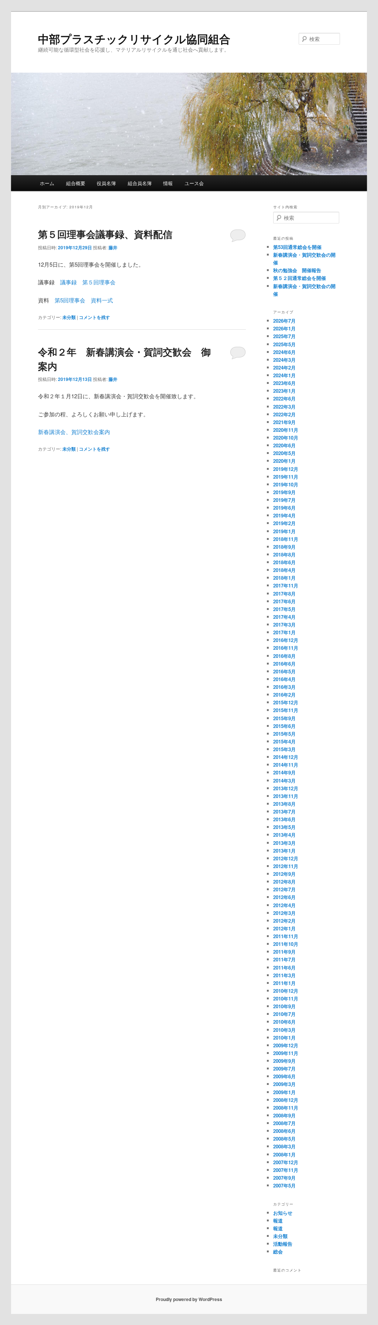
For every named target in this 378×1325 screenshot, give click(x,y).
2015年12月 (285, 702)
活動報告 (282, 1243)
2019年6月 (284, 507)
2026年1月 (284, 328)
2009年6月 (284, 1076)
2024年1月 (284, 375)
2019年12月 (285, 468)
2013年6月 (284, 819)
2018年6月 (284, 562)
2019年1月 (284, 531)
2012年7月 (284, 889)
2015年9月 (284, 718)
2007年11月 (285, 1169)
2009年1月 (284, 1092)
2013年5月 (284, 826)
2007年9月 (284, 1177)
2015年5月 (284, 733)
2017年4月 (284, 616)
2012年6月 (284, 897)
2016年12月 (285, 640)
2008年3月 (284, 1146)
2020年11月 (285, 429)
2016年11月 (285, 647)
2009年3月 (284, 1084)
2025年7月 (284, 336)
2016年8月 (284, 655)
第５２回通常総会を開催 (299, 277)
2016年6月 (284, 663)
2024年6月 (284, 351)
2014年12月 (285, 756)
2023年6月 (284, 382)
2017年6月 (284, 601)
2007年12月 (285, 1162)
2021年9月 (284, 422)
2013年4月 (284, 834)
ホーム (47, 183)
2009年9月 (284, 1060)
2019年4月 (284, 515)
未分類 (69, 317)
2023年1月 (284, 390)
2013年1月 (284, 850)
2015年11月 (285, 710)
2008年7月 (284, 1123)
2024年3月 (284, 359)
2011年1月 (284, 982)
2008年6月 (284, 1130)
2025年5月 (284, 344)
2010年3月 (284, 1029)
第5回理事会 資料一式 (84, 300)
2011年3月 (284, 975)
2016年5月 (284, 671)
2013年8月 (284, 803)
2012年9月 (284, 873)
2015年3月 (284, 749)
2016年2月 (284, 694)
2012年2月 (284, 920)
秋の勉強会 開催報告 (297, 270)
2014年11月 (285, 764)
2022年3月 (284, 406)
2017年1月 (284, 632)
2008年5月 (284, 1138)
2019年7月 (284, 499)
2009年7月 (284, 1068)
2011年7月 (284, 959)
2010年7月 (284, 1013)
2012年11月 (285, 866)
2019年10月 (285, 484)
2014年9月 (284, 772)
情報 (168, 183)
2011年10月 (285, 943)
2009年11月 (285, 1053)
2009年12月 (285, 1045)
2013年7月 (284, 811)
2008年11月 (285, 1107)
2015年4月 (284, 741)
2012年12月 (285, 858)
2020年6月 (284, 445)
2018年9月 (284, 546)
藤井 (113, 247)
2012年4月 (284, 905)
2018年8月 (284, 554)
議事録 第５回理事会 (88, 282)
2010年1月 (284, 1037)
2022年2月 (284, 414)
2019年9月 (284, 492)
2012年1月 (284, 928)
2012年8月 (284, 881)
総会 (278, 1251)
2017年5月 (284, 609)
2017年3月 (284, 624)
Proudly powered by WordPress (189, 1299)
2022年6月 (284, 398)
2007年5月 (284, 1185)
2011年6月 (284, 967)
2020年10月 (285, 437)
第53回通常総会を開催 (297, 246)
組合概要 (75, 183)
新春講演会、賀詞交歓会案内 (74, 432)
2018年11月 (285, 538)
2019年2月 (284, 523)
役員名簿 (106, 183)
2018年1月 (284, 577)
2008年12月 (285, 1099)
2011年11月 (285, 936)
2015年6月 (284, 725)
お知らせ (282, 1212)
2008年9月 (284, 1115)
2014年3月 (284, 780)
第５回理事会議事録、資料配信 (105, 234)
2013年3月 (284, 842)
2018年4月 (284, 569)
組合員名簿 (140, 183)
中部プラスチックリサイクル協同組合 (134, 38)
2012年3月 (284, 912)
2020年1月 (284, 460)
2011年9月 (284, 951)
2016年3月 (284, 686)
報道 (278, 1220)
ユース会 (194, 183)
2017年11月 (285, 585)
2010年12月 (285, 990)
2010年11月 (285, 998)
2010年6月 (284, 1021)
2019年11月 (285, 476)
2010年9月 (284, 1006)
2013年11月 (285, 795)
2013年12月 (285, 788)
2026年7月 (284, 320)
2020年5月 (284, 453)
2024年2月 (284, 367)
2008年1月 (284, 1154)
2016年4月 (284, 679)
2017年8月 (284, 593)
